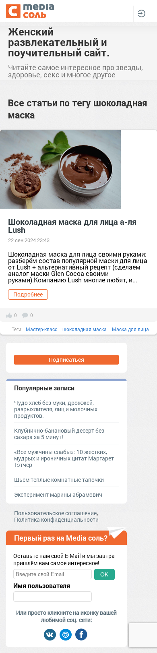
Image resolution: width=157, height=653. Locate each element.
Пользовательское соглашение (55, 513)
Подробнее (28, 294)
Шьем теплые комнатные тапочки (59, 479)
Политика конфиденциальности (56, 519)
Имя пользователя (41, 585)
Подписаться (66, 359)
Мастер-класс (41, 329)
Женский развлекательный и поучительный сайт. (59, 42)
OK (104, 574)
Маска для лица (130, 329)
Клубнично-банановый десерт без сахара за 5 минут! (59, 434)
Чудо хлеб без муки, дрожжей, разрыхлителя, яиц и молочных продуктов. (55, 409)
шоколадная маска (84, 329)
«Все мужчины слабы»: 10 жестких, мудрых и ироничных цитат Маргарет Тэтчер (64, 458)
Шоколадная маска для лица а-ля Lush (72, 226)
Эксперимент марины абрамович (58, 494)
